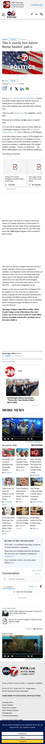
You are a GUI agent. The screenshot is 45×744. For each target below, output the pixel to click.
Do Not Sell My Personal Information (15, 691)
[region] (22, 600)
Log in (34, 570)
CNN (5, 81)
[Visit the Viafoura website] (38, 629)
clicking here (8, 556)
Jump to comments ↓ (9, 361)
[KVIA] (14, 14)
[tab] (8, 587)
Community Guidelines (34, 683)
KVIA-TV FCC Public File (11, 688)
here (12, 563)
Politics (19, 353)
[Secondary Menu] (5, 14)
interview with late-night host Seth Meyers (20, 98)
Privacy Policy (20, 683)
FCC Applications (28, 688)
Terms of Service (8, 683)
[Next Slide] (41, 172)
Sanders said (18, 113)
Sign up (39, 570)
